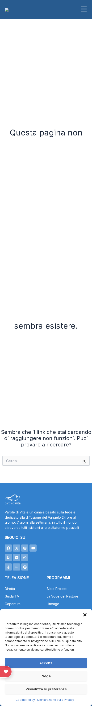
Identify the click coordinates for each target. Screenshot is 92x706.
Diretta (10, 589)
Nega (46, 676)
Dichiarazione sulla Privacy (55, 700)
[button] (85, 614)
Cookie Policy (25, 700)
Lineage (53, 604)
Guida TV (12, 596)
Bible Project (57, 589)
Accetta (46, 663)
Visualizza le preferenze (46, 689)
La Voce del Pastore (62, 596)
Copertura (13, 604)
